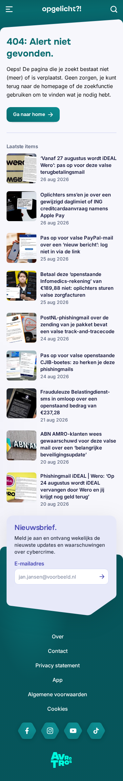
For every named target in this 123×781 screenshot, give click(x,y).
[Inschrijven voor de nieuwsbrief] (102, 577)
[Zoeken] (114, 9)
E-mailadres (29, 564)
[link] (61, 9)
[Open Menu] (9, 9)
